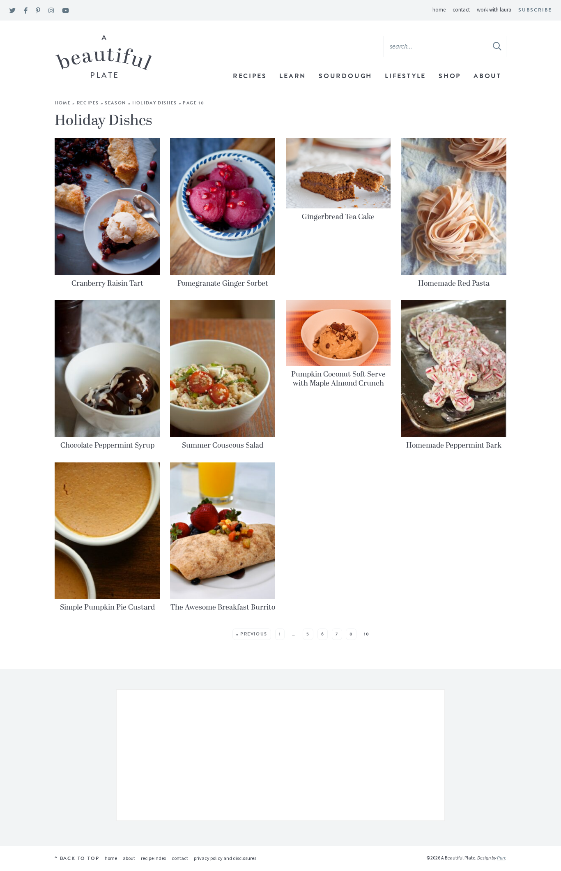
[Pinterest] (38, 11)
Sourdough (345, 76)
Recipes (250, 76)
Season (115, 102)
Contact (461, 10)
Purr (501, 858)
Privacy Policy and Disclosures (225, 858)
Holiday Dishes (154, 102)
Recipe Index (153, 858)
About (487, 76)
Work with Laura (494, 10)
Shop (450, 76)
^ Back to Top (77, 858)
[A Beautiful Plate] (104, 56)
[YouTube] (65, 11)
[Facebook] (26, 11)
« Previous (252, 634)
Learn (292, 76)
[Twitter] (12, 11)
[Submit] (498, 46)
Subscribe (535, 10)
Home (439, 10)
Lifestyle (405, 76)
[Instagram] (51, 11)
